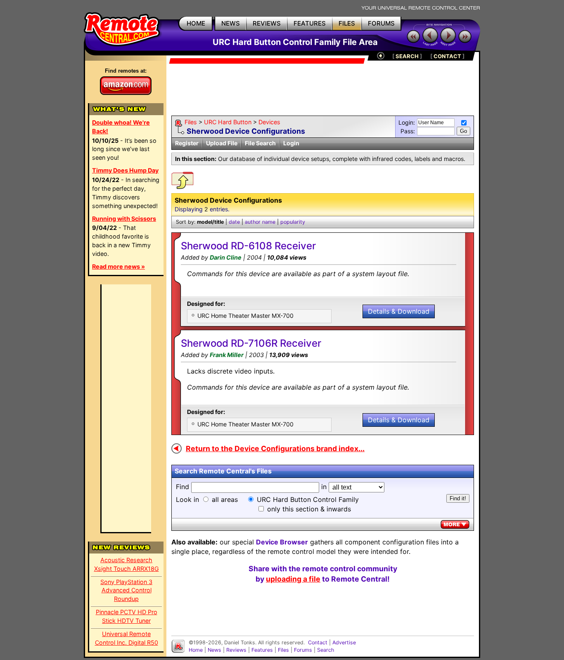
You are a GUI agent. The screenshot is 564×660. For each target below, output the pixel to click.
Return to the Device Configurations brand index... (275, 448)
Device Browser (282, 542)
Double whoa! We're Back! (121, 127)
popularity (292, 222)
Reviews (236, 650)
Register (187, 143)
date (234, 222)
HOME (196, 23)
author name (260, 222)
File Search (260, 143)
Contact (317, 642)
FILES (347, 23)
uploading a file (293, 579)
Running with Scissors (124, 218)
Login (291, 143)
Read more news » (118, 266)
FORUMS (381, 23)
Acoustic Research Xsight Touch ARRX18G (126, 564)
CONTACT (447, 56)
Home (196, 650)
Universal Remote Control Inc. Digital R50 (126, 638)
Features (262, 650)
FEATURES (310, 23)
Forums (303, 650)
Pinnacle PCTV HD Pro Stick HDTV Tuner (126, 616)
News (214, 650)
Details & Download (398, 311)
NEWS (230, 23)
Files (191, 121)
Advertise (344, 642)
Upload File (221, 143)
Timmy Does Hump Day (125, 170)
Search (325, 650)
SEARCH (407, 56)
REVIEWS (267, 23)
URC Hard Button (227, 121)
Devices (269, 121)
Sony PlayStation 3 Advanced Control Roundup (126, 590)
